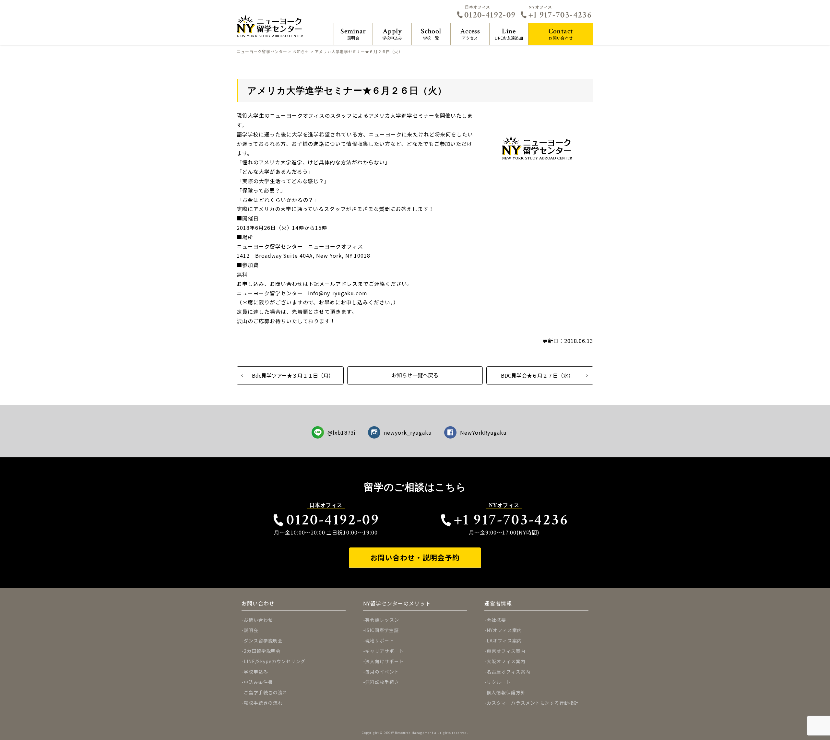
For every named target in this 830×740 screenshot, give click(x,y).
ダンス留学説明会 (263, 640)
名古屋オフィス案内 (508, 671)
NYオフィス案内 (504, 630)
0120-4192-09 (490, 15)
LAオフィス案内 (504, 640)
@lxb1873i (341, 432)
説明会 (353, 34)
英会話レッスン (382, 620)
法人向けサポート (384, 661)
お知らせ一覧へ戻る (415, 375)
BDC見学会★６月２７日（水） (537, 375)
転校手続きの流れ (263, 702)
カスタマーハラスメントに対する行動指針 (533, 702)
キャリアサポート (384, 651)
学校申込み (392, 34)
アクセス (470, 34)
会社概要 (496, 620)
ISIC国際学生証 (382, 630)
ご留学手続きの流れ (266, 692)
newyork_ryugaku (408, 432)
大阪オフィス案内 (506, 661)
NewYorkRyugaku (483, 432)
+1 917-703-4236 (560, 15)
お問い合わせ (561, 34)
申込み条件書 (258, 682)
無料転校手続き (382, 682)
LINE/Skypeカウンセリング (274, 661)
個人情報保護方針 (506, 692)
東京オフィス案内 (506, 651)
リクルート (499, 682)
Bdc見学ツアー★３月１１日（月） (293, 375)
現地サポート (379, 640)
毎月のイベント (382, 671)
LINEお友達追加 (509, 34)
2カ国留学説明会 (262, 651)
